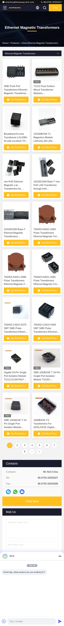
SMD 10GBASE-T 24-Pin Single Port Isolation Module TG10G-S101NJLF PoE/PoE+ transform (15, 427)
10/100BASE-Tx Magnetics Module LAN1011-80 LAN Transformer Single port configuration (45, 141)
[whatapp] (15, 492)
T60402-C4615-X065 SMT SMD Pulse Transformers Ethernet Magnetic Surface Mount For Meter (46, 331)
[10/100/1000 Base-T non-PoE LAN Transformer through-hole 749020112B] (46, 167)
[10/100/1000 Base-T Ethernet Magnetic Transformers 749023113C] (16, 214)
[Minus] (60, 556)
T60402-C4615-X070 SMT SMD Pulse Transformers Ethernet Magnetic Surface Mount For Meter (15, 331)
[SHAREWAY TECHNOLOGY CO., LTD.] (15, 7)
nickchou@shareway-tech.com (19, 2)
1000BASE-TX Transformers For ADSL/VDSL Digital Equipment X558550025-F (46, 427)
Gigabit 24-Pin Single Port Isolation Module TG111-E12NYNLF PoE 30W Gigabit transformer (15, 379)
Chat (55, 8)
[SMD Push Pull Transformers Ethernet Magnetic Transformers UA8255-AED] (16, 71)
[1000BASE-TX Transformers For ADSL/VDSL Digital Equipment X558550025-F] (46, 405)
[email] (22, 492)
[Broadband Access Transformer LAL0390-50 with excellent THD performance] (16, 119)
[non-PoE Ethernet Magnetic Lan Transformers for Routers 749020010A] (16, 167)
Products (15, 43)
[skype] (8, 492)
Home (5, 43)
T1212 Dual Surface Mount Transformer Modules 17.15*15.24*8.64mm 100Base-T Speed (44, 93)
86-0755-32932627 (52, 2)
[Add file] (4, 621)
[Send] (59, 621)
